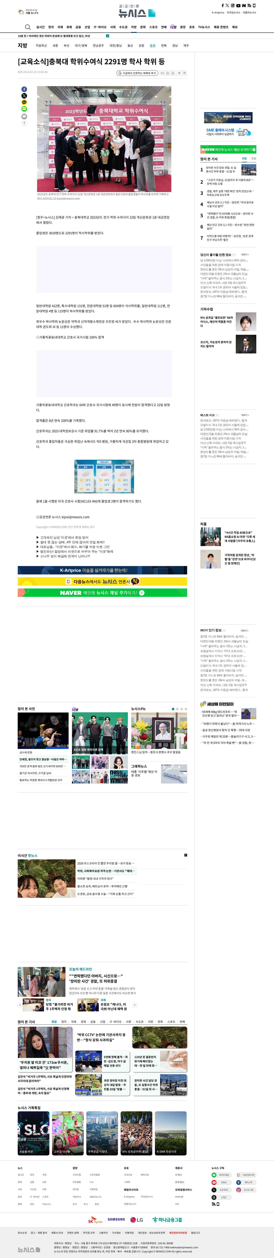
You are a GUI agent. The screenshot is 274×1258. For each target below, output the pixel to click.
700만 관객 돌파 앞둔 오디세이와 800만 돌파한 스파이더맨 (44, 766)
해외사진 (145, 1174)
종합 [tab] (253, 158)
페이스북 (248, 1182)
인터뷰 (76, 1189)
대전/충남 (116, 45)
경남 (175, 45)
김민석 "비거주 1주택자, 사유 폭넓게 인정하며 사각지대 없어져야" (45, 1079)
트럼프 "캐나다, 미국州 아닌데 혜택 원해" (114, 1009)
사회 (113, 27)
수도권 (123, 27)
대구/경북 (81, 45)
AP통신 (178, 1174)
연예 (164, 27)
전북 (164, 45)
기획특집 (93, 1189)
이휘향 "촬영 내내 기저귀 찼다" (95, 879)
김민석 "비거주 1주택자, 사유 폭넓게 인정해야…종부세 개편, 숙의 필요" (43, 1091)
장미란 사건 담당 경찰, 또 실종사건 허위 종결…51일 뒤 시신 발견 (146, 1084)
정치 (51, 27)
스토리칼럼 (94, 1174)
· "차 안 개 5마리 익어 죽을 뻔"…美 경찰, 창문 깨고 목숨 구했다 (228, 743)
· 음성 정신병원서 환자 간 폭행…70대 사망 (225, 730)
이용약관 (129, 1232)
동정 (97, 1204)
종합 (54, 1022)
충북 (152, 45)
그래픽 (127, 1182)
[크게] (184, 73)
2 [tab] (177, 709)
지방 (134, 27)
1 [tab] (173, 709)
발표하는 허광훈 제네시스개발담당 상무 (41, 780)
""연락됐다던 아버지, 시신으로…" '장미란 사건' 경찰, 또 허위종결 (96, 978)
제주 (186, 45)
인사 (75, 1204)
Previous (20, 1005)
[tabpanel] (159, 736)
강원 (141, 45)
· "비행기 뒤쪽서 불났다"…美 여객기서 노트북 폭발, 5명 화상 (228, 724)
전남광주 (98, 45)
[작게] (179, 73)
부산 (66, 45)
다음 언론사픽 (248, 1175)
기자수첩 (206, 309)
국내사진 (128, 1174)
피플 (203, 523)
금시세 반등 (26, 752)
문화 (143, 27)
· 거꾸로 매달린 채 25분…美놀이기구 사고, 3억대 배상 (228, 736)
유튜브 (224, 1182)
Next (135, 1005)
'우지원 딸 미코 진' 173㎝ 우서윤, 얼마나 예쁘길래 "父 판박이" (44, 1065)
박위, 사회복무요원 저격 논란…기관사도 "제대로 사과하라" (106, 871)
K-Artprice (218, 12)
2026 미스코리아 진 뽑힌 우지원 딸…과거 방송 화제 (106, 863)
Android (179, 1196)
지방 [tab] (244, 158)
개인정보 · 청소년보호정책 (151, 1232)
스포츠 (153, 27)
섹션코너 (77, 1196)
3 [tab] (181, 709)
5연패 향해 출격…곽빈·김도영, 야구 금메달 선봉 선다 (116, 1061)
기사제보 (116, 1232)
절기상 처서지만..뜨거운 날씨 (35, 773)
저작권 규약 (89, 1232)
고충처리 (103, 1232)
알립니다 (195, 1232)
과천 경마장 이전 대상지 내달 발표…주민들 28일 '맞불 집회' (115, 1084)
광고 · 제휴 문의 (39, 1232)
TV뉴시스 (204, 27)
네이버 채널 (224, 1175)
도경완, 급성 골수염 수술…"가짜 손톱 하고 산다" (105, 894)
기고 (91, 1182)
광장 (183, 27)
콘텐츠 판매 (73, 1232)
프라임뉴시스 (233, 12)
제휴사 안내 (57, 1232)
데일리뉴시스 (95, 1196)
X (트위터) (224, 1189)
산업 (87, 27)
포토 (192, 27)
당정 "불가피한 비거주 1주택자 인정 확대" (59, 1009)
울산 (130, 45)
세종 (55, 45)
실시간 (40, 27)
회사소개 (22, 1232)
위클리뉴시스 (249, 12)
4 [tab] (186, 709)
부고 (86, 1204)
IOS (177, 1204)
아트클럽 (77, 1182)
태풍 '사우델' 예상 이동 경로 (144, 773)
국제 (60, 27)
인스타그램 (248, 1189)
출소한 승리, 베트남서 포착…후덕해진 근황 (102, 886)
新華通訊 (179, 1182)
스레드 (224, 1197)
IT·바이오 (100, 27)
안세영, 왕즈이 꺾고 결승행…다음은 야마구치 (44, 759)
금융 (78, 27)
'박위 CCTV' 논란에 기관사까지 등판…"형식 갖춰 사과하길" (101, 1037)
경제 (69, 27)
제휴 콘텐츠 (221, 27)
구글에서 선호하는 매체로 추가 (139, 73)
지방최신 (41, 45)
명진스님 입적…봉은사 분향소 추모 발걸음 (156, 752)
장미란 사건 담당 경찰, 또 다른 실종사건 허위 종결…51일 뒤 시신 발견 (61, 36)
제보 (235, 27)
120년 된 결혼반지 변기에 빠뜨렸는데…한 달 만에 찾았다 (145, 1061)
